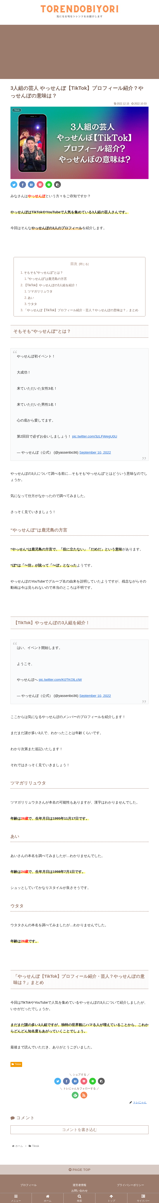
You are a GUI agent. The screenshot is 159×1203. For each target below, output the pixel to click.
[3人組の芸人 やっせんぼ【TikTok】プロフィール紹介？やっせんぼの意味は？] (31, 184)
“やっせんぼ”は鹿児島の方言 (47, 278)
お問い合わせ (79, 1190)
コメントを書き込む (79, 1130)
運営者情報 (79, 1185)
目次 (73, 264)
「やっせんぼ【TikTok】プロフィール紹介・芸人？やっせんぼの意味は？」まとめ (81, 310)
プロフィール (28, 1185)
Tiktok (18, 1064)
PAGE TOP (81, 1170)
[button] (147, 661)
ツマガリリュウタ (40, 291)
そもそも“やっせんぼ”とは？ (43, 272)
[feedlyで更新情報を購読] (75, 1095)
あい (31, 297)
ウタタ (32, 304)
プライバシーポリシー (130, 1185)
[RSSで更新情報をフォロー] (83, 1095)
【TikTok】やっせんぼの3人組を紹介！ (51, 285)
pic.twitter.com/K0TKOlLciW (60, 680)
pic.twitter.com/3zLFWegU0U (94, 436)
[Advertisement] (79, 52)
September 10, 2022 (95, 452)
